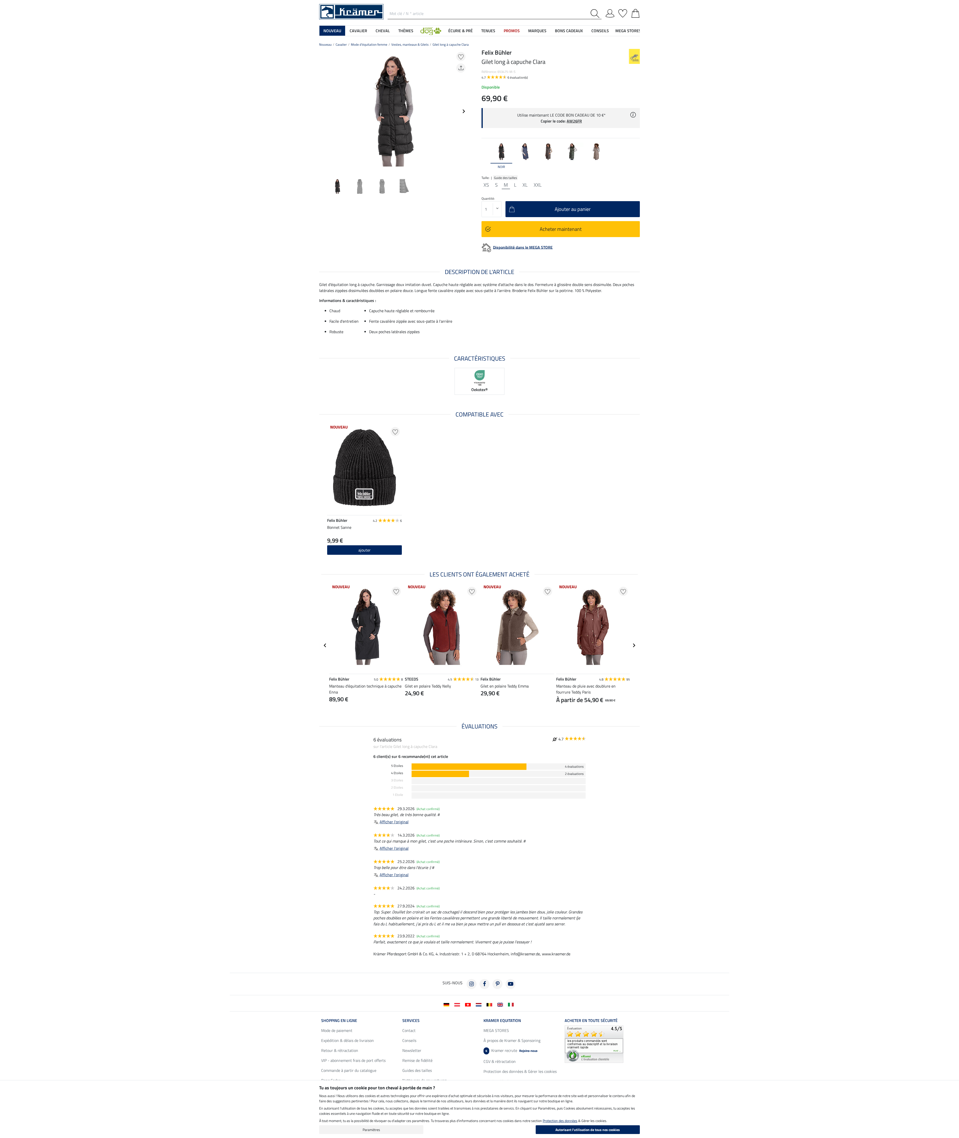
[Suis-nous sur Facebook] (484, 984)
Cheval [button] (383, 31)
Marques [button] (537, 31)
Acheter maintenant (561, 229)
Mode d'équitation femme (369, 44)
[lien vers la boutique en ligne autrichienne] (458, 1004)
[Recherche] (596, 13)
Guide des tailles (505, 177)
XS (486, 185)
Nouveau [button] (332, 31)
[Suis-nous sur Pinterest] (497, 984)
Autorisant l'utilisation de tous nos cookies (587, 1129)
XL (525, 185)
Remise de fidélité (417, 1060)
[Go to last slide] (325, 645)
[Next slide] (464, 111)
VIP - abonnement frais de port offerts (353, 1060)
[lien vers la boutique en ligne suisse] (469, 1004)
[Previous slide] (323, 111)
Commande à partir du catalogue (348, 1070)
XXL (538, 185)
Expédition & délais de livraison (347, 1040)
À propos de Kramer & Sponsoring (511, 1040)
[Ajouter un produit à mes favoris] (461, 56)
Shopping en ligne (339, 1020)
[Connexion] (610, 12)
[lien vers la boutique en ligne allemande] (447, 1004)
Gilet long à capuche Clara (451, 44)
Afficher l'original (394, 822)
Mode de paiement (336, 1030)
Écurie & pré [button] (460, 31)
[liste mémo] (622, 12)
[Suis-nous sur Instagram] (472, 984)
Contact (409, 1030)
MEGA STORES (628, 31)
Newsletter (411, 1050)
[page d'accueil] (351, 11)
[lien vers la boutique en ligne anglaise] (501, 1004)
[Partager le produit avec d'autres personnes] (461, 68)
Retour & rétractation (339, 1050)
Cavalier (341, 44)
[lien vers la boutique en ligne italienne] (512, 1004)
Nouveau (325, 44)
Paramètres (371, 1129)
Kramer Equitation (502, 1020)
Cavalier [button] (358, 31)
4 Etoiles (397, 773)
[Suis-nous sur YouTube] (510, 984)
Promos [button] (512, 31)
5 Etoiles (397, 765)
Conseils (409, 1040)
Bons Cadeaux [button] (569, 31)
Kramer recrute (511, 1050)
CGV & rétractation (499, 1061)
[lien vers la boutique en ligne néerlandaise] (479, 1004)
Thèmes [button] (405, 31)
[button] (431, 31)
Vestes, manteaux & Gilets (410, 44)
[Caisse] (635, 12)
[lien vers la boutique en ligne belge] (490, 1004)
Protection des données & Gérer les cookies (520, 1071)
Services (411, 1020)
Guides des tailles (417, 1070)
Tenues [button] (488, 31)
